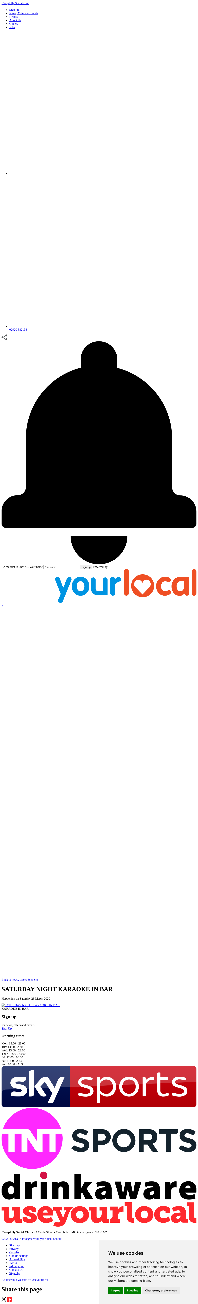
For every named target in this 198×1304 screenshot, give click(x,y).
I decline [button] (132, 1290)
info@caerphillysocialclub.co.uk (41, 1238)
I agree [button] (115, 1290)
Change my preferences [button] (161, 1290)
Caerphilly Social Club (15, 3)
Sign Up (86, 567)
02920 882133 (10, 1238)
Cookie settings (18, 1255)
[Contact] (102, 173)
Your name (36, 567)
